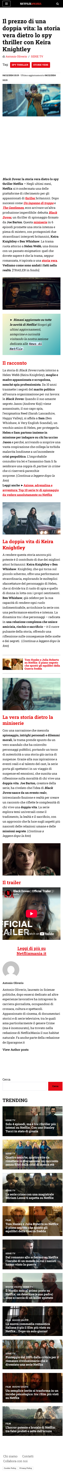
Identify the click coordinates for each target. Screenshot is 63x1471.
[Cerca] (57, 3)
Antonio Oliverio (16, 56)
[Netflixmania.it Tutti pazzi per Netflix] (31, 3)
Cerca (6, 1079)
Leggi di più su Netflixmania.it (31, 951)
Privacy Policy (25, 1468)
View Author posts (16, 1050)
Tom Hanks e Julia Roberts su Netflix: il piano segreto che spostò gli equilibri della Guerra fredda (42, 664)
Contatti (28, 1456)
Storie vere (40, 64)
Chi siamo (10, 1456)
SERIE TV (37, 56)
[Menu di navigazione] (6, 3)
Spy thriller (20, 64)
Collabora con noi (15, 1461)
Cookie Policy (10, 1468)
